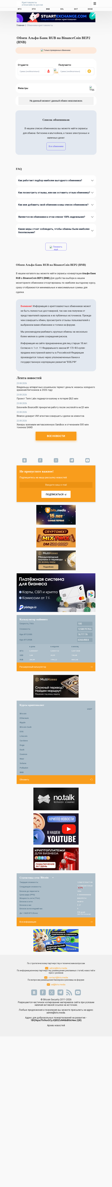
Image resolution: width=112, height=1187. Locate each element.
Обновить (24, 779)
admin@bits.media (58, 968)
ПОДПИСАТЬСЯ (54, 494)
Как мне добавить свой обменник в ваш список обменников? (53, 204)
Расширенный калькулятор (33, 667)
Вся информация (28, 922)
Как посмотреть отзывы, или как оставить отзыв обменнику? (54, 192)
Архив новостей (56, 1025)
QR (79, 1020)
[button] (49, 71)
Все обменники (56, 146)
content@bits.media (58, 977)
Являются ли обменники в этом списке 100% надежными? (51, 216)
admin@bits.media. (56, 1012)
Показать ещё (57, 248)
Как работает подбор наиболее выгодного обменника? (50, 180)
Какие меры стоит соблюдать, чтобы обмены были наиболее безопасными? (54, 231)
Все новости (56, 436)
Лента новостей (29, 378)
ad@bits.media (58, 984)
